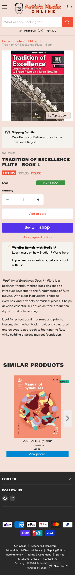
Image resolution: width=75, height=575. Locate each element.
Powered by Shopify (38, 567)
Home (6, 41)
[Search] (67, 22)
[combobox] (32, 22)
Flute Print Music (26, 41)
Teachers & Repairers (43, 545)
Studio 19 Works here (54, 252)
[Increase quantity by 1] (38, 199)
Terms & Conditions (39, 554)
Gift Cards (20, 545)
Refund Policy (14, 554)
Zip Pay (60, 554)
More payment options (37, 237)
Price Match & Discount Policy (24, 550)
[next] (68, 418)
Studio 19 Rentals (28, 558)
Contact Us (50, 558)
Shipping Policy (56, 550)
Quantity (7, 190)
